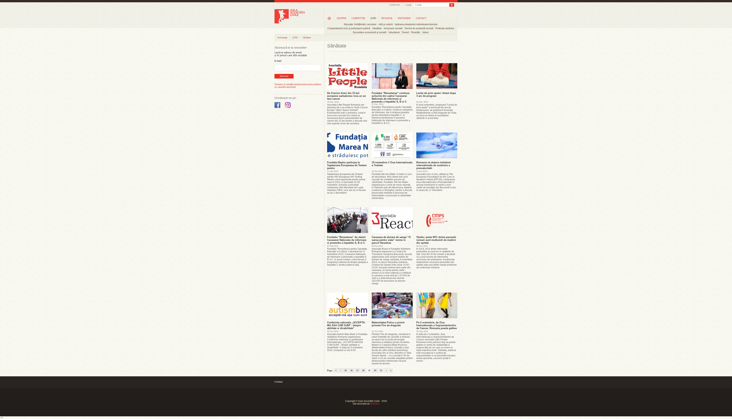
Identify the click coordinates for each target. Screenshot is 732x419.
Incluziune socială (393, 28)
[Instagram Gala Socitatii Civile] (288, 108)
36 (351, 370)
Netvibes (375, 403)
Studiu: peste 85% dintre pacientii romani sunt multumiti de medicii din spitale (436, 240)
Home (329, 18)
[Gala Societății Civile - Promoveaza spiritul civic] (289, 22)
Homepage (282, 37)
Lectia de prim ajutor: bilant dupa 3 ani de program (436, 94)
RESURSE (386, 18)
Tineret (405, 32)
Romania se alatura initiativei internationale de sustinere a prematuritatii (433, 165)
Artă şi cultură (386, 24)
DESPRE (341, 18)
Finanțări (415, 32)
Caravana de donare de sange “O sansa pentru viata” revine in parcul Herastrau (391, 240)
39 (369, 370)
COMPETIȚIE (358, 18)
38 (363, 370)
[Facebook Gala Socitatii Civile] (277, 108)
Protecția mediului (444, 28)
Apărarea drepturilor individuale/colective (416, 24)
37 (357, 370)
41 (381, 370)
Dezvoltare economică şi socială (369, 32)
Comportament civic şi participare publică (348, 28)
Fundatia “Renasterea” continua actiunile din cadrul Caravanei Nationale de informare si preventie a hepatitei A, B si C (390, 97)
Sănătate (377, 28)
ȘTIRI (295, 37)
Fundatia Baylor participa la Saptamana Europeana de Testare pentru (347, 165)
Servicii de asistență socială (419, 28)
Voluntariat (394, 32)
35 (345, 370)
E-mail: (278, 61)
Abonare (284, 76)
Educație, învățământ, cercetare (360, 24)
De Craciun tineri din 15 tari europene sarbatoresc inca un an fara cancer (346, 96)
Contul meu (394, 5)
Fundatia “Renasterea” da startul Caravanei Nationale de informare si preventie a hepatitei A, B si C (346, 240)
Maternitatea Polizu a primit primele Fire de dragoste (388, 324)
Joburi (425, 32)
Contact (278, 382)
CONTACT (421, 18)
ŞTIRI (373, 18)
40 (375, 370)
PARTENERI (404, 18)
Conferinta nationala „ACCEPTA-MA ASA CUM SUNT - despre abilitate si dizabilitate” (346, 325)
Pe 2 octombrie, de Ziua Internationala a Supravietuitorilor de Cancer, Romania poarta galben (436, 325)
